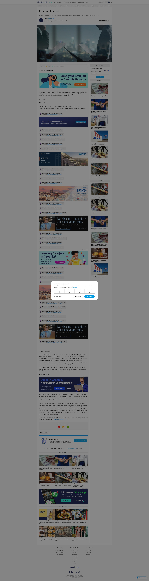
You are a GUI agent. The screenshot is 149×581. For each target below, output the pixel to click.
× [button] (95, 282)
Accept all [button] (89, 296)
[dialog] (74, 290)
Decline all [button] (78, 296)
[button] (58, 296)
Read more (75, 287)
